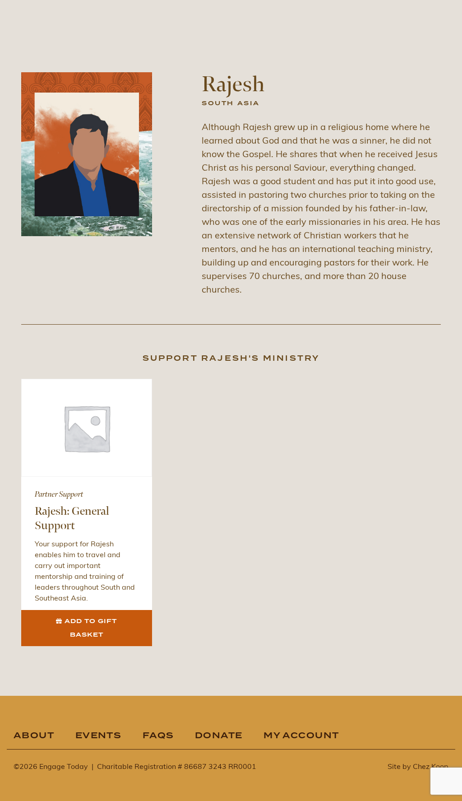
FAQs (158, 735)
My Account (301, 735)
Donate (219, 735)
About (34, 735)
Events (98, 735)
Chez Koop (430, 767)
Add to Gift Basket (91, 628)
